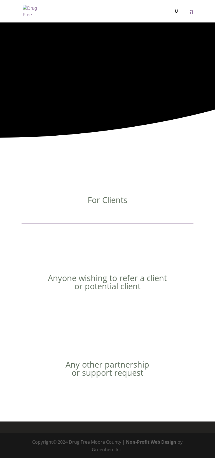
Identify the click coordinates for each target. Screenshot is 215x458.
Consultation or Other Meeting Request (107, 342)
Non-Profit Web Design (151, 442)
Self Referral (107, 177)
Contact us (105, 100)
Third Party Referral (107, 255)
